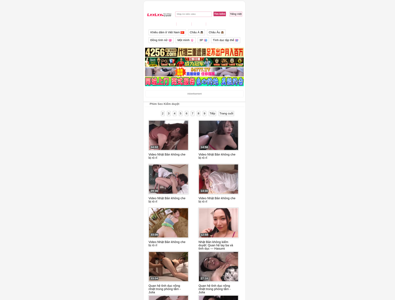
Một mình (183, 40)
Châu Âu (215, 32)
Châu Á (195, 32)
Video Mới (198, 23)
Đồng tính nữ (159, 40)
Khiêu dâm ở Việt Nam (165, 32)
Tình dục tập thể (224, 40)
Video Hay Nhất (216, 23)
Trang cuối (226, 113)
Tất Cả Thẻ (184, 23)
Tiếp (212, 113)
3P (201, 40)
